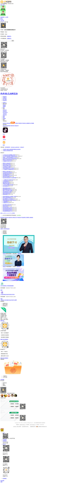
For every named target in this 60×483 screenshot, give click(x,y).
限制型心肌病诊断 (6, 171)
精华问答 (13, 125)
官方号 (1, 19)
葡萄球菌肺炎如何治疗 (7, 189)
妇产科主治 (5, 112)
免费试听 (19, 253)
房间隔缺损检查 (6, 174)
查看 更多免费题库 (4, 339)
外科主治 (5, 111)
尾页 (14, 213)
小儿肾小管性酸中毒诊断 (8, 184)
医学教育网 (7, 147)
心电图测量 (5, 201)
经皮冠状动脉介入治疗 (7, 207)
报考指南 (2, 217)
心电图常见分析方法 (7, 161)
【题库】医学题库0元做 (8, 150)
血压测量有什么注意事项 (8, 198)
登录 (1, 4)
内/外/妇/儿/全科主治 (9, 93)
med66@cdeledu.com (23, 424)
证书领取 (32, 123)
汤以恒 (4, 253)
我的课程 (2, 17)
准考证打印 (14, 217)
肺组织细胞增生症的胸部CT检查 (9, 196)
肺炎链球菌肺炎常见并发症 (8, 168)
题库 (4, 107)
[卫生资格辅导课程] (13, 280)
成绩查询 (28, 123)
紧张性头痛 (5, 206)
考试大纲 (5, 125)
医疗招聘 (5, 99)
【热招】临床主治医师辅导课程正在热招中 (12, 149)
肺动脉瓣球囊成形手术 (7, 210)
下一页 (11, 213)
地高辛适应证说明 (6, 164)
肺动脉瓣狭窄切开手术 (7, 175)
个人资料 (6, 17)
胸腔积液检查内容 (6, 193)
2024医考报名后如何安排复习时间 (7, 294)
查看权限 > (9, 36)
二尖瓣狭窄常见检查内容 (8, 179)
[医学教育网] (5, 2)
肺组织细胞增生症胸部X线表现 (9, 200)
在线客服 (5, 439)
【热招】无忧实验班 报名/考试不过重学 (8, 300)
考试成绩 (23, 217)
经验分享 (17, 125)
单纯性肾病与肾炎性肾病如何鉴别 (10, 158)
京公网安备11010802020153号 (42, 426)
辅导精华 (9, 125)
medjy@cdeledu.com (33, 424)
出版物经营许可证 (33, 426)
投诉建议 (5, 478)
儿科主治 (5, 113)
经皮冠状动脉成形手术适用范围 (9, 177)
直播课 (4, 106)
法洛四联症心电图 (6, 166)
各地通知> (19, 215)
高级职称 (5, 96)
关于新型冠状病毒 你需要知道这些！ (10, 156)
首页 (1, 213)
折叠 (1, 481)
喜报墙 (4, 118)
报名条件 (9, 123)
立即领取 (2, 379)
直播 (4, 116)
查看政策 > (9, 38)
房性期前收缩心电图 (7, 191)
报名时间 (5, 123)
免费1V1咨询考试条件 (5, 228)
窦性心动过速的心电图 (7, 190)
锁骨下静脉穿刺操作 (7, 197)
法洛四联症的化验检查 (7, 172)
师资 (4, 117)
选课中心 (5, 102)
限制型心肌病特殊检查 (7, 159)
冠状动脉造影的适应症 (7, 209)
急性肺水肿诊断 (6, 176)
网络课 (4, 105)
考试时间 (20, 123)
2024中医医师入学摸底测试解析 (7, 285)
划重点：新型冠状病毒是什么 (9, 157)
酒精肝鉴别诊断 (6, 183)
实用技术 (5, 97)
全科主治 (5, 114)
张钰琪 (4, 266)
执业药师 (5, 100)
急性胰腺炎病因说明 (7, 204)
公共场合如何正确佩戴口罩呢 (9, 154)
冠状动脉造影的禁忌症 (7, 208)
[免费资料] (2, 431)
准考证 (16, 123)
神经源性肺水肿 (6, 182)
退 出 (1, 18)
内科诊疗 (22, 147)
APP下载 (2, 20)
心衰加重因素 (5, 181)
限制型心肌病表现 (6, 163)
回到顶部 (2, 480)
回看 (1, 290)
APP (4, 432)
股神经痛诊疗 (5, 194)
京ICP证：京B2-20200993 (17, 426)
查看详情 (2, 320)
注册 (3, 4)
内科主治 (5, 109)
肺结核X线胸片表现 (7, 165)
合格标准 (31, 217)
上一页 (4, 213)
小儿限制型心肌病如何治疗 (8, 169)
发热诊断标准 (5, 186)
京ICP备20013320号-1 (25, 426)
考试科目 (24, 123)
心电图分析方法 (6, 202)
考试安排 (19, 217)
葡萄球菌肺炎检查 (6, 188)
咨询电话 (5, 440)
